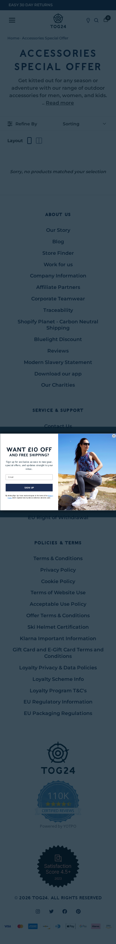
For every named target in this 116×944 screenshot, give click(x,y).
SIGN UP (29, 488)
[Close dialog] (114, 436)
